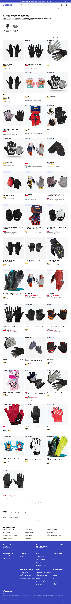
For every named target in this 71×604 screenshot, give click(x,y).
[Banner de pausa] (65, 1)
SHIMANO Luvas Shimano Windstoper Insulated (35, 426)
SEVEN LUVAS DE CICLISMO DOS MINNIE (11, 392)
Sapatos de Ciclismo (29, 532)
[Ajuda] (61, 5)
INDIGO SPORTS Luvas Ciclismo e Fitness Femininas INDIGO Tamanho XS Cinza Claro (55, 195)
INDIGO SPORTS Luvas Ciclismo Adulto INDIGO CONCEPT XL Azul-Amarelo (56, 327)
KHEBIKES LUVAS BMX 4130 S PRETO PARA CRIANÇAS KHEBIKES (55, 162)
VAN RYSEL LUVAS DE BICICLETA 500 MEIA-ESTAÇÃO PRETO (12, 97)
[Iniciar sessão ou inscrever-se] (64, 5)
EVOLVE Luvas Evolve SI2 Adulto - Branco (33, 459)
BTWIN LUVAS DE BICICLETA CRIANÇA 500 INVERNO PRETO (34, 361)
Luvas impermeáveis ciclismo (15, 31)
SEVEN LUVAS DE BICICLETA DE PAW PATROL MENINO (12, 459)
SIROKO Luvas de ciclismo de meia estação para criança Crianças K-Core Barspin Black (35, 63)
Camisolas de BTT (28, 538)
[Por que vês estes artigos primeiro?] (53, 37)
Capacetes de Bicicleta (7, 538)
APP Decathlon (52, 9)
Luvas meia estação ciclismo (7, 31)
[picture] (13, 50)
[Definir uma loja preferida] (59, 5)
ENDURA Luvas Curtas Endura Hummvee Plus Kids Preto (13, 360)
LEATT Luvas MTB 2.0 (51, 293)
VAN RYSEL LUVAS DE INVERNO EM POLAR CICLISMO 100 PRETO (12, 261)
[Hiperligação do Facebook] (4, 558)
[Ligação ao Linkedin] (11, 558)
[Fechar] (67, 1)
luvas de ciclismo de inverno (12, 520)
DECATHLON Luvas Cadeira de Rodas (32, 260)
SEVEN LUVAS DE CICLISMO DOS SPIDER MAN (34, 128)
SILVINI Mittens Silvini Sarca (52, 427)
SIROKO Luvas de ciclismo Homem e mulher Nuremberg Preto (12, 327)
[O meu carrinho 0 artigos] (66, 5)
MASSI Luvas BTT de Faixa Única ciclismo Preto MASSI (13, 493)
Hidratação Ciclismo (51, 532)
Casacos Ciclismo (28, 529)
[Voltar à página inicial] (8, 5)
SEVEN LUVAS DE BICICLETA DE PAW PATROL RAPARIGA (34, 95)
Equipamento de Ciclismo (52, 529)
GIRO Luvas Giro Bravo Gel (8, 195)
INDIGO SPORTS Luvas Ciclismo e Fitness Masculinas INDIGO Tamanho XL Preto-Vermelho (57, 360)
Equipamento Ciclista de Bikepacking (10, 535)
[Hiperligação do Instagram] (9, 558)
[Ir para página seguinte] (39, 503)
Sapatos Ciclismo (6, 532)
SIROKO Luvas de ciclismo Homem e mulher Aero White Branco (57, 228)
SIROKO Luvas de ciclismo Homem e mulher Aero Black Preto (13, 228)
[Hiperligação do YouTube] (6, 558)
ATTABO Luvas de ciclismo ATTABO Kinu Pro (56, 128)
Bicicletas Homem (28, 535)
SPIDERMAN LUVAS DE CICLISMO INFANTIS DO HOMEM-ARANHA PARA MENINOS (34, 228)
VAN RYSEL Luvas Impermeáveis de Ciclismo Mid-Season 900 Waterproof (13, 63)
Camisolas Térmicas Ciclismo (8, 529)
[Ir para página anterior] (31, 503)
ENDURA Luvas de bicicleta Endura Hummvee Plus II (57, 63)
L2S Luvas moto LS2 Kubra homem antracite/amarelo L (54, 261)
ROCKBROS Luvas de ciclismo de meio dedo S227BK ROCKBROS (56, 95)
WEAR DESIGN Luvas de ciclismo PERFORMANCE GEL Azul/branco (35, 394)
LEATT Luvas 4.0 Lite (29, 162)
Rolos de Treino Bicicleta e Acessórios (54, 535)
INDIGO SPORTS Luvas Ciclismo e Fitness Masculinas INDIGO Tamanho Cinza (12, 128)
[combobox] (64, 37)
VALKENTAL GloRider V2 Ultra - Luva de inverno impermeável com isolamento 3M (13, 294)
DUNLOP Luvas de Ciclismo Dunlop (10, 427)
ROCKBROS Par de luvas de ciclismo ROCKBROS (35, 326)
